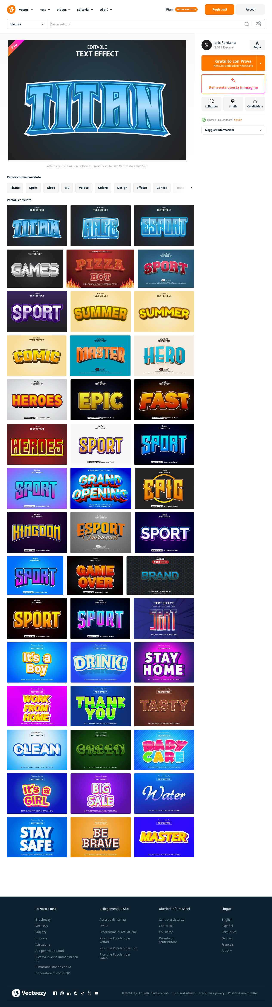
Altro (225, 950)
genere (162, 188)
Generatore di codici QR (52, 973)
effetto (142, 188)
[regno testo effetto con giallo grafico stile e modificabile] (37, 532)
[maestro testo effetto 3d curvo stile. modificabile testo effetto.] (100, 355)
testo (180, 188)
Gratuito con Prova (233, 63)
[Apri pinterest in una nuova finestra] (75, 993)
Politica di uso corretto (242, 993)
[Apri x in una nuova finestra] (89, 993)
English (227, 919)
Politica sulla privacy (211, 993)
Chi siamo (166, 932)
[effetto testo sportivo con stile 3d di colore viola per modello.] (37, 311)
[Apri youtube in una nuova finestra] (96, 993)
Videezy (40, 932)
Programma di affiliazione (118, 932)
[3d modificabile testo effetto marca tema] (160, 575)
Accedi (250, 9)
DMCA (104, 926)
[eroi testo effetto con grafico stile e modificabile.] (37, 399)
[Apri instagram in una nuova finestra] (62, 993)
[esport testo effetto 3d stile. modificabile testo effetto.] (100, 532)
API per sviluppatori (49, 951)
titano (15, 188)
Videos (62, 10)
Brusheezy (43, 919)
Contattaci (166, 926)
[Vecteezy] (11, 9)
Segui (257, 47)
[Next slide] (188, 188)
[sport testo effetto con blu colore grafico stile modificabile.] (100, 618)
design (122, 188)
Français (228, 944)
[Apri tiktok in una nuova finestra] (82, 993)
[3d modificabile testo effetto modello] (37, 662)
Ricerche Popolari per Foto (118, 948)
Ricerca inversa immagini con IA (56, 959)
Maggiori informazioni (219, 130)
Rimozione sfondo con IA (53, 967)
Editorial (83, 10)
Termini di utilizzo (184, 993)
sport (33, 188)
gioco (51, 188)
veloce (84, 188)
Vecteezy (41, 926)
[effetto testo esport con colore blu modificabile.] (164, 225)
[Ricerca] (246, 24)
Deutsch (228, 938)
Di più (104, 10)
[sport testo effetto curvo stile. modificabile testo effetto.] (166, 269)
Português (229, 932)
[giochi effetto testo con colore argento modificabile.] (35, 269)
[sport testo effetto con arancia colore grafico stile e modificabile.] (101, 444)
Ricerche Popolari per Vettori (115, 940)
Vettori (24, 10)
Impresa (41, 938)
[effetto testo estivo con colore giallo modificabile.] (101, 311)
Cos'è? (238, 120)
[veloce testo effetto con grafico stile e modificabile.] (164, 399)
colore (103, 188)
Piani (170, 9)
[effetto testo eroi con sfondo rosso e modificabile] (37, 444)
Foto (43, 10)
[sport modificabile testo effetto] (164, 618)
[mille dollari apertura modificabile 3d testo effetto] (100, 488)
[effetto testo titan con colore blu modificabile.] (37, 225)
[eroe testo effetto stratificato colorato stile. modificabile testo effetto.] (164, 355)
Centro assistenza (171, 919)
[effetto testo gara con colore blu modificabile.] (101, 225)
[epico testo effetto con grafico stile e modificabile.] (101, 399)
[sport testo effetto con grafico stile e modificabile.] (37, 618)
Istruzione (42, 944)
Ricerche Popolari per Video (115, 956)
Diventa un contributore (168, 940)
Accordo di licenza (113, 919)
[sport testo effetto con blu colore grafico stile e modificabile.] (164, 444)
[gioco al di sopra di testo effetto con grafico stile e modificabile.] (95, 575)
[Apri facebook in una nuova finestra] (55, 993)
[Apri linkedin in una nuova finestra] (69, 993)
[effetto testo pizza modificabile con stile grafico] (100, 269)
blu (67, 188)
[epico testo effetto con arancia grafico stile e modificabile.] (164, 488)
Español (227, 926)
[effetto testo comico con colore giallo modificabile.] (36, 355)
